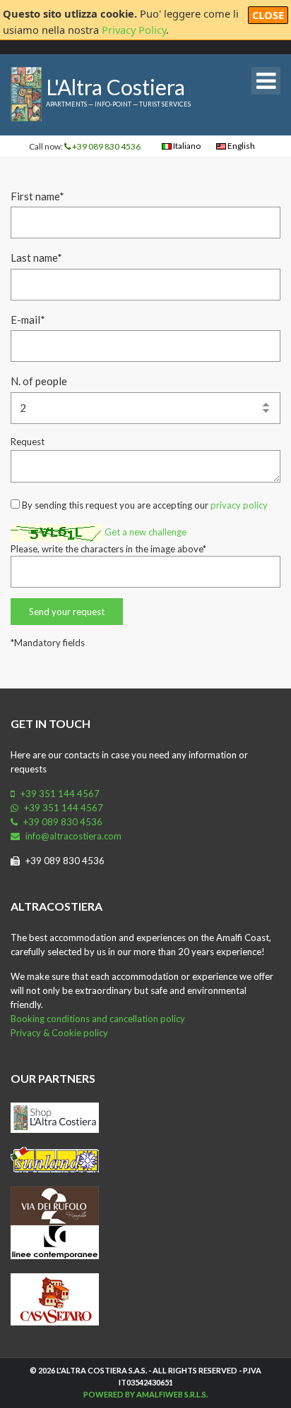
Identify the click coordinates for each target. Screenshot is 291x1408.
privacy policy (239, 505)
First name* (37, 196)
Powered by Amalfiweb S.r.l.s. (145, 1394)
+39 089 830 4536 (106, 146)
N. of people (39, 381)
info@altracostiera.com (72, 836)
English (240, 145)
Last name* (36, 257)
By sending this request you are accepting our (144, 505)
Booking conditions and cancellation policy (98, 1018)
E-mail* (28, 319)
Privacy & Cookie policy (59, 1032)
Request (27, 441)
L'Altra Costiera (115, 86)
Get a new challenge (145, 532)
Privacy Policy (134, 30)
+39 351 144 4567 (59, 793)
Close (268, 15)
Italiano (186, 145)
